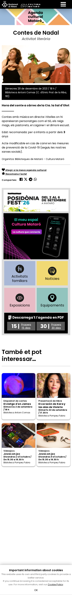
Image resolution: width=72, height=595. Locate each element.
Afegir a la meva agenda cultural (25, 170)
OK (36, 590)
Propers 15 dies (26, 326)
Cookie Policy (55, 584)
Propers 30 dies (56, 326)
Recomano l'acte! (16, 174)
